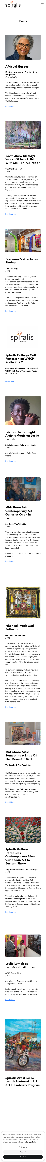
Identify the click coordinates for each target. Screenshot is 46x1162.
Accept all (23, 1157)
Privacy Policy (31, 1142)
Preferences (23, 1147)
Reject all (23, 1152)
